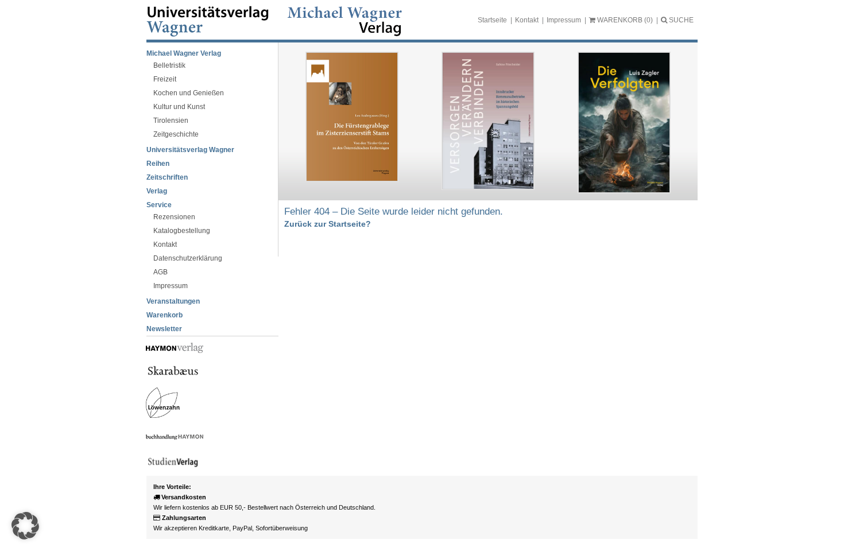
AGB (160, 272)
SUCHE (680, 20)
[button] (25, 525)
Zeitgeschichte (176, 134)
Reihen (157, 164)
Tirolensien (170, 121)
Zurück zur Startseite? (327, 223)
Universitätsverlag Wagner (190, 150)
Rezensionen (174, 217)
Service (159, 205)
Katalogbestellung (181, 231)
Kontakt (527, 20)
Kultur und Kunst (179, 107)
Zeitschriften (167, 177)
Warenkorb (164, 315)
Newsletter (164, 329)
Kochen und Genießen (188, 93)
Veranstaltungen (173, 301)
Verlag (156, 191)
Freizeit (164, 79)
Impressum (564, 20)
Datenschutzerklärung (187, 258)
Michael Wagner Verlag (183, 53)
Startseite (492, 20)
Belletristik (169, 65)
